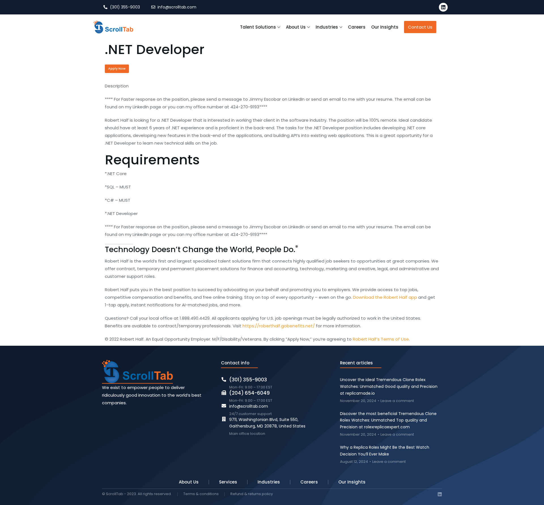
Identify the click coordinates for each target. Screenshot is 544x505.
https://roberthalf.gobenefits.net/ (279, 326)
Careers (309, 482)
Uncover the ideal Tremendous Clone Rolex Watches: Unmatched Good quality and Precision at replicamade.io (388, 386)
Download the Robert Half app (385, 297)
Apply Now (117, 68)
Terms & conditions (201, 494)
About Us (189, 482)
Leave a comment (397, 401)
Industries (269, 482)
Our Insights (352, 482)
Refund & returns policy (251, 494)
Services (228, 482)
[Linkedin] (443, 7)
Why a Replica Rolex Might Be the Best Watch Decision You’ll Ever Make (384, 450)
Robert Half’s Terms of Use (381, 339)
